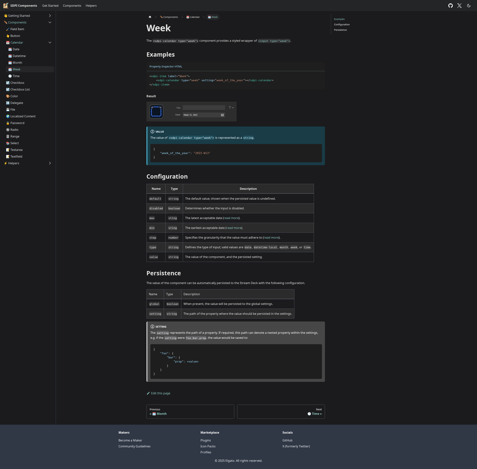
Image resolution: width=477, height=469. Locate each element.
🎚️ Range (12, 136)
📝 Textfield (14, 156)
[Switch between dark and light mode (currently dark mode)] (469, 6)
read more (231, 218)
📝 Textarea (14, 150)
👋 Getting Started (17, 16)
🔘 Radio (12, 130)
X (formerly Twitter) (296, 446)
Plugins (205, 440)
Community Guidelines (135, 446)
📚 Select (12, 143)
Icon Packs (208, 446)
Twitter (460, 6)
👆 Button (13, 36)
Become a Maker (130, 440)
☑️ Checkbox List (18, 89)
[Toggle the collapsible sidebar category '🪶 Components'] (50, 22)
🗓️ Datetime (17, 56)
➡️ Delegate (14, 103)
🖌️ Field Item (15, 29)
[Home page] (150, 17)
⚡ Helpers (11, 163)
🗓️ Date (13, 49)
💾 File (10, 109)
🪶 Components (15, 22)
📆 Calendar (14, 42)
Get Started (50, 6)
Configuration (342, 24)
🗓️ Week (14, 69)
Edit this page (160, 393)
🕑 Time (14, 76)
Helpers (91, 6)
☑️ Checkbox (15, 83)
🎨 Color (12, 96)
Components (72, 6)
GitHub (450, 6)
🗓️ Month (15, 63)
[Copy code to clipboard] (320, 76)
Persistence (340, 29)
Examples (339, 19)
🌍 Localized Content (21, 116)
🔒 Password (15, 123)
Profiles (205, 452)
